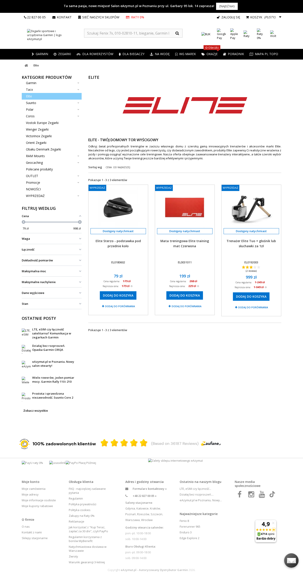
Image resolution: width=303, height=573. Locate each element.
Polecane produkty (39, 169)
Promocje (33, 182)
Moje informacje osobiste (39, 500)
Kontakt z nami (32, 532)
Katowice (142, 508)
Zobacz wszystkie (35, 411)
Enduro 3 (186, 532)
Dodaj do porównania (120, 306)
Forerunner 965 (190, 527)
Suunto (31, 103)
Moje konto (30, 482)
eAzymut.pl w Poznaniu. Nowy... (201, 500)
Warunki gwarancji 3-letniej (87, 562)
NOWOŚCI (33, 189)
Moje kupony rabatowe (37, 506)
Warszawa (132, 520)
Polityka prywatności (82, 504)
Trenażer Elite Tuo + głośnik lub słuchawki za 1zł (251, 243)
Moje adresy (30, 494)
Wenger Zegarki (37, 129)
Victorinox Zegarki (39, 136)
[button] (62, 54)
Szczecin (156, 514)
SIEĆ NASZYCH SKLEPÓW (100, 17)
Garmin (31, 83)
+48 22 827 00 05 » (145, 496)
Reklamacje (76, 521)
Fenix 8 (184, 521)
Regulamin (76, 498)
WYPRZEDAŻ (35, 196)
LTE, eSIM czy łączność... (195, 489)
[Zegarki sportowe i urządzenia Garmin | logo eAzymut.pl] (53, 35)
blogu (216, 482)
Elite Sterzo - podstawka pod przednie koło (118, 243)
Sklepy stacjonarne (35, 538)
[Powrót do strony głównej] (26, 65)
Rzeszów (143, 514)
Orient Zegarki (36, 143)
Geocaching (34, 162)
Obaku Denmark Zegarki (43, 149)
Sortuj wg (95, 167)
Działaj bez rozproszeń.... (197, 494)
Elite (29, 96)
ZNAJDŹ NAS (227, 6)
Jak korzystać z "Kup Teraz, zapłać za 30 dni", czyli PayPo (88, 529)
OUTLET (32, 176)
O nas (26, 527)
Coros (30, 116)
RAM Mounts (35, 156)
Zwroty (73, 556)
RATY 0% (137, 17)
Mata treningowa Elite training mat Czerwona (184, 243)
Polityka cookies (80, 510)
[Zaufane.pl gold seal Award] (24, 444)
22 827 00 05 (36, 17)
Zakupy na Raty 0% (81, 516)
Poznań (130, 514)
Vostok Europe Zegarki (42, 123)
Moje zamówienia (33, 489)
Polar (29, 109)
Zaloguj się (230, 17)
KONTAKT (64, 17)
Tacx (29, 89)
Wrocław (147, 520)
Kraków (155, 508)
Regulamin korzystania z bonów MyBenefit (85, 539)
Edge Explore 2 (189, 538)
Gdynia (130, 508)
